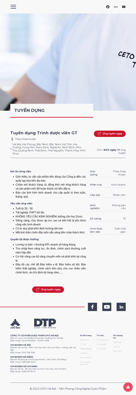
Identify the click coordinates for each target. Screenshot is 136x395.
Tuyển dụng (85, 349)
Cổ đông (83, 353)
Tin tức (83, 344)
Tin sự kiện (101, 344)
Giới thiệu (117, 342)
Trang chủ (84, 340)
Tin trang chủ (103, 340)
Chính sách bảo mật (85, 363)
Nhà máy (117, 351)
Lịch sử (116, 347)
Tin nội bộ (101, 349)
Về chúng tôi (86, 357)
